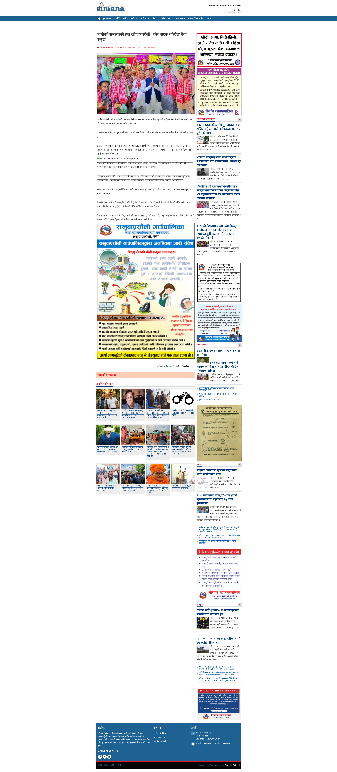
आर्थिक (125, 18)
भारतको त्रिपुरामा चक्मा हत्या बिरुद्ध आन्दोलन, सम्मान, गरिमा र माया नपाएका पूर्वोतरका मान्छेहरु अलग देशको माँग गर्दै (217, 232)
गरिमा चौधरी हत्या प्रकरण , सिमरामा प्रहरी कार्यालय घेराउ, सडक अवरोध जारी (132, 488)
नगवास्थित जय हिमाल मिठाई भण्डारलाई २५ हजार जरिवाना (217, 542)
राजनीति (117, 18)
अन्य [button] (208, 18)
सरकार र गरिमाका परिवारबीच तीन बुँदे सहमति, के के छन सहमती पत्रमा (132, 449)
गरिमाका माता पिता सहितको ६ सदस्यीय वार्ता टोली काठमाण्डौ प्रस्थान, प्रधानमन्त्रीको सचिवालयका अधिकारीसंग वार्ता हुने (158, 452)
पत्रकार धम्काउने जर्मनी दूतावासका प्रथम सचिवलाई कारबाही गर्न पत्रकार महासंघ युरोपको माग (219, 129)
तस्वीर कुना (144, 18)
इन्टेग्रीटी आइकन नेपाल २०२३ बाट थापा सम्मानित (218, 352)
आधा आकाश (180, 18)
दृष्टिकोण (155, 18)
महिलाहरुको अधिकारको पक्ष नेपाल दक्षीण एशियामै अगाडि (218, 395)
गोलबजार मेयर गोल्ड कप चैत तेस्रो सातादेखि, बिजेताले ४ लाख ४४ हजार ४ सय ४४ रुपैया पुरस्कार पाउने (219, 679)
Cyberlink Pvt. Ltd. (232, 765)
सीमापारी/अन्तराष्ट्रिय (195, 18)
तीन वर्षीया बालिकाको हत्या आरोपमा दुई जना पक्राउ (181, 487)
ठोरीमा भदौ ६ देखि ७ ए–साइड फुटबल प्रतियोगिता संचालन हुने (218, 612)
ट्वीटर (174, 366)
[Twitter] (234, 10)
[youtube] (239, 10)
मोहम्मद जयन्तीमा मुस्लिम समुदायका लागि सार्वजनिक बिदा (217, 472)
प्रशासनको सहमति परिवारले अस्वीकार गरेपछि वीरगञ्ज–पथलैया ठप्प (106, 488)
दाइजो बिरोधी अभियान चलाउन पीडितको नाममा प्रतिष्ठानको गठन (216, 389)
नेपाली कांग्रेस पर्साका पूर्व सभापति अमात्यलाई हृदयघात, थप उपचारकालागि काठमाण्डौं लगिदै (157, 489)
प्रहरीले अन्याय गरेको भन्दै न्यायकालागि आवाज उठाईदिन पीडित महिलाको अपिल (217, 366)
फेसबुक (168, 366)
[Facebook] (230, 10)
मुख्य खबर (107, 18)
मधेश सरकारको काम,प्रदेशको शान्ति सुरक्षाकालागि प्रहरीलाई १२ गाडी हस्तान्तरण (217, 499)
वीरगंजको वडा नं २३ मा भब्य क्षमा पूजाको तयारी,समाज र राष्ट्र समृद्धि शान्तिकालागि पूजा (219, 536)
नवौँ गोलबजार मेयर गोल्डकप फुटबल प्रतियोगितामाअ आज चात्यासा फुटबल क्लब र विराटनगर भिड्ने (219, 673)
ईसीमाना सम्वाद (167, 18)
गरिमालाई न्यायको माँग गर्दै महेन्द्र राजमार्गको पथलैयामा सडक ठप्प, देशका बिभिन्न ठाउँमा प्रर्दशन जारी (183, 451)
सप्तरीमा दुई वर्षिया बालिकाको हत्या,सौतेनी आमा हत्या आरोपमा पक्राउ (183, 413)
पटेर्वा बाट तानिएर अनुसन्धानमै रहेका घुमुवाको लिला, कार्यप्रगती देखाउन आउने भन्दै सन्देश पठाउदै (107, 414)
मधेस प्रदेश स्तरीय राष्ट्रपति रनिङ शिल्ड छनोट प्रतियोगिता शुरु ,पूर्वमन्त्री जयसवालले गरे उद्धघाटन (218, 668)
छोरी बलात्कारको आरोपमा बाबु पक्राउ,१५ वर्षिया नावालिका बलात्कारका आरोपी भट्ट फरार (107, 449)
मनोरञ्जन (134, 18)
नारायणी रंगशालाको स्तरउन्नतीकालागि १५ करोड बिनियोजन (218, 640)
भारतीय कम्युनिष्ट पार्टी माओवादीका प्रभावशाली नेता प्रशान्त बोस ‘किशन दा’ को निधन (219, 161)
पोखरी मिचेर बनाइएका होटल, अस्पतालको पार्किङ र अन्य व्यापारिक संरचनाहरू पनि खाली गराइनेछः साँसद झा (133, 414)
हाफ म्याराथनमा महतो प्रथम (209, 400)
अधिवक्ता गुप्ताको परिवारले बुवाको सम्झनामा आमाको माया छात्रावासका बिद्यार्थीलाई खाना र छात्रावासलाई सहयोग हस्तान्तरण (219, 529)
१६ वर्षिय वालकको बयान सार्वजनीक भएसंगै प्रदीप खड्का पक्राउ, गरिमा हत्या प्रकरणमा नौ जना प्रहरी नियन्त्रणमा (158, 414)
